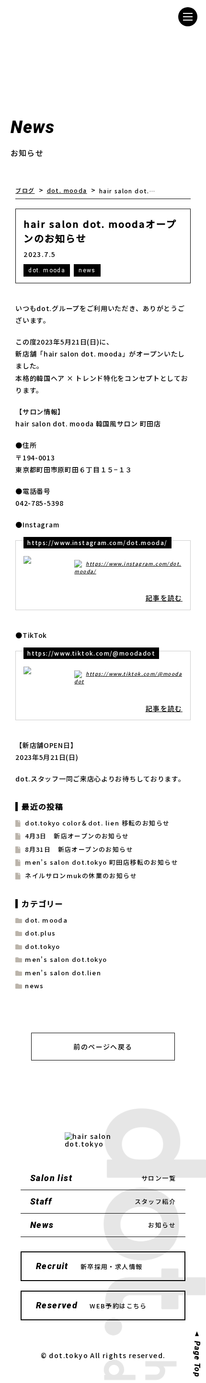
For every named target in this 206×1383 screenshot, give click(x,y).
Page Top (197, 1359)
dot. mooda (46, 270)
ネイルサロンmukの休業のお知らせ (81, 875)
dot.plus (40, 932)
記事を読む (164, 597)
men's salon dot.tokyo (66, 959)
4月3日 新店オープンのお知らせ (77, 835)
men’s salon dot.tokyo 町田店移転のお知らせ (101, 862)
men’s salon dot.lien (63, 972)
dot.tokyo (42, 946)
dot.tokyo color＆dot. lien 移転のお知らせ (97, 822)
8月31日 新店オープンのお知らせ (79, 849)
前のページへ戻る (102, 1046)
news (87, 270)
